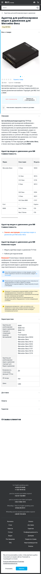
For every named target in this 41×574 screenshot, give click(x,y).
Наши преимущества (30, 542)
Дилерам (31, 535)
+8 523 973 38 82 (20, 487)
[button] (20, 76)
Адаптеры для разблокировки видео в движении (19, 13)
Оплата (4, 401)
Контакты (10, 521)
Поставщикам (10, 539)
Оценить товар (18, 79)
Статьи (10, 532)
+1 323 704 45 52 (20, 489)
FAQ (10, 542)
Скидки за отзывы (30, 539)
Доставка (5, 393)
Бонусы (30, 546)
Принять (21, 568)
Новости (10, 528)
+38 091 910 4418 (20, 514)
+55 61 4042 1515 (20, 502)
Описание (5, 116)
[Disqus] (20, 447)
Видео (10, 535)
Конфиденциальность (31, 532)
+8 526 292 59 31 (20, 508)
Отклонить (8, 568)
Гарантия (4, 409)
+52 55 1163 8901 (20, 496)
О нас (10, 525)
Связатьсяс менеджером (30, 99)
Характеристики (7, 319)
